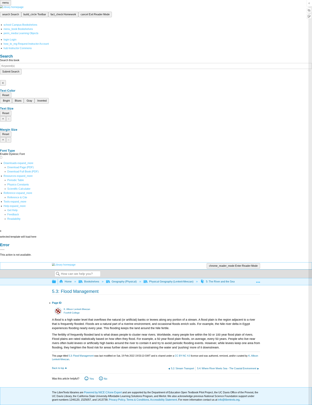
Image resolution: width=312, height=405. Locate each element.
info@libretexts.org (228, 399)
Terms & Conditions (137, 399)
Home (68, 281)
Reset (5, 95)
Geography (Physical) (124, 281)
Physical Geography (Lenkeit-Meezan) (171, 281)
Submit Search (10, 71)
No (105, 378)
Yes (91, 378)
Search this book (9, 60)
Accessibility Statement (163, 399)
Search (58, 274)
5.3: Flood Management (81, 355)
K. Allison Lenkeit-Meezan (77, 309)
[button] (13, 214)
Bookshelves (92, 281)
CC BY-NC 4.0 (182, 355)
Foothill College (72, 313)
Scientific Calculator (18, 188)
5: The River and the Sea (220, 281)
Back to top (58, 368)
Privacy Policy (117, 399)
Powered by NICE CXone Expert (103, 392)
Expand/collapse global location (258, 280)
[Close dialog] (2, 249)
